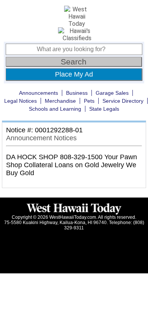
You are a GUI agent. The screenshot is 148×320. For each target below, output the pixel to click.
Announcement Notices (41, 138)
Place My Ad (74, 74)
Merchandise (60, 101)
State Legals (104, 109)
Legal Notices (20, 101)
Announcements (38, 93)
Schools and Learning (55, 109)
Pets (89, 101)
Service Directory (122, 101)
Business (77, 93)
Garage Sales (112, 93)
